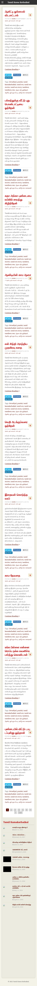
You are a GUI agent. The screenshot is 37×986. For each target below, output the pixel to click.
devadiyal (13, 82)
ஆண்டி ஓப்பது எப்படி (11, 93)
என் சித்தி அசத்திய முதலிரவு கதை (16, 345)
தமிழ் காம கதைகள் (25, 93)
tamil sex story (16, 87)
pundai (20, 82)
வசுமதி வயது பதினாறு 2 (20, 827)
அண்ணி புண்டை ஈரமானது (20, 857)
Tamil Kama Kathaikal (18, 2)
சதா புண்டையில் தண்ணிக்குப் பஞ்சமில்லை (21, 896)
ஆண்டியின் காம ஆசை (18, 275)
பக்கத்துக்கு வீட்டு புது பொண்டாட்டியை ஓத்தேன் (17, 104)
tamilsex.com (10, 90)
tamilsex (25, 87)
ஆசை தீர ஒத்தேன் (22, 90)
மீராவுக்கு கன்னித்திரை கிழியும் (22, 842)
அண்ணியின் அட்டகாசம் (20, 850)
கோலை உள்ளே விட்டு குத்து (20, 867)
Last (20, 813)
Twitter (9, 75)
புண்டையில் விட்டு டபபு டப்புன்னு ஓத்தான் (17, 731)
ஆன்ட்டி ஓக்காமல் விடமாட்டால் (15, 13)
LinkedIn (9, 77)
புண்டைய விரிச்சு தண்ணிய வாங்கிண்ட (20, 878)
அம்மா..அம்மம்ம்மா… (19, 835)
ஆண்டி (6, 20)
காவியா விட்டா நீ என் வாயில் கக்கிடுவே (21, 887)
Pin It (26, 75)
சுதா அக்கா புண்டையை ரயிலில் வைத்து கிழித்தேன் (18, 199)
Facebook (17, 75)
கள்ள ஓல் (18, 20)
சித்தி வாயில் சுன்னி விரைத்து (21, 905)
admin (14, 18)
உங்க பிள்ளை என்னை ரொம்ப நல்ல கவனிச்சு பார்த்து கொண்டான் (17, 651)
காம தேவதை (12, 575)
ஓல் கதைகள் (12, 20)
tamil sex (20, 84)
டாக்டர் (18, 738)
